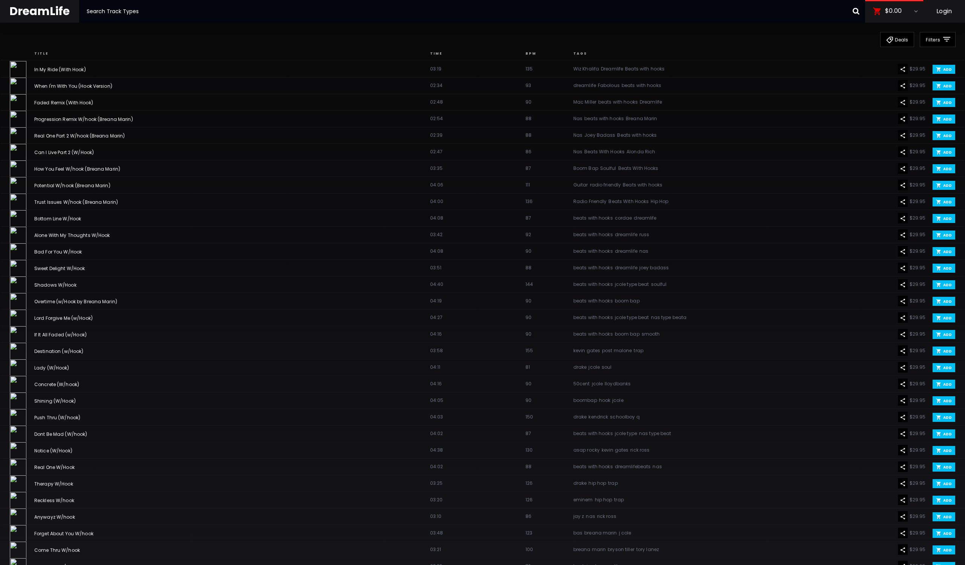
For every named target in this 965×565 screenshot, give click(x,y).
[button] (894, 11)
